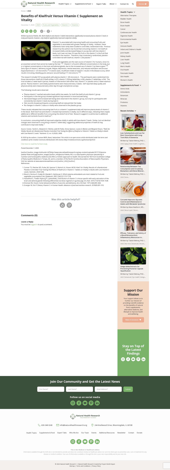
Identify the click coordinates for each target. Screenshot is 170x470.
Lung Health (125, 63)
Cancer (123, 29)
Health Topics (31, 433)
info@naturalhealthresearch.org (73, 425)
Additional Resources (107, 433)
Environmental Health (128, 39)
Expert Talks (62, 433)
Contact (131, 433)
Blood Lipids (129, 210)
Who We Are (74, 433)
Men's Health (125, 66)
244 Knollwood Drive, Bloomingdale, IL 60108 (113, 425)
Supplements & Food (47, 433)
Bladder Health (125, 19)
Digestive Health (126, 36)
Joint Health (124, 53)
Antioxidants (125, 92)
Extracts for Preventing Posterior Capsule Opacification (131, 268)
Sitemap (72, 466)
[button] (133, 4)
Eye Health (124, 43)
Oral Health (124, 70)
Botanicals (124, 95)
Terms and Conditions (83, 466)
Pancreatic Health (126, 73)
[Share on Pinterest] (26, 31)
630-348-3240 (46, 425)
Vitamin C (65, 25)
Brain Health (125, 26)
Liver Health (124, 59)
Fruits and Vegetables (51, 25)
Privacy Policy (96, 466)
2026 (122, 144)
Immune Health (126, 46)
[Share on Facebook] (22, 31)
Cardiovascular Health (128, 32)
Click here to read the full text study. (34, 144)
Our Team (85, 433)
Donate (142, 4)
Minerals (123, 99)
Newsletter (121, 433)
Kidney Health (125, 56)
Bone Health (125, 22)
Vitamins (75, 25)
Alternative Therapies (128, 15)
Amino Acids (124, 89)
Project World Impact (108, 464)
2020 (38, 25)
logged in (34, 224)
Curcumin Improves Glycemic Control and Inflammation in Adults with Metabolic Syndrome (132, 202)
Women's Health (126, 80)
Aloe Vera (128, 244)
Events (93, 433)
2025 (122, 277)
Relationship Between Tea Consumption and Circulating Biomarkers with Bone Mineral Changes (131, 169)
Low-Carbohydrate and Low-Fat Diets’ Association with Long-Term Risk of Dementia (132, 135)
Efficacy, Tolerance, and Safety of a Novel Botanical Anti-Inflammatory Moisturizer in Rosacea (133, 236)
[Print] (35, 31)
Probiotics (124, 102)
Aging (126, 144)
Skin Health (124, 76)
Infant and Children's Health (130, 49)
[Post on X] (30, 31)
